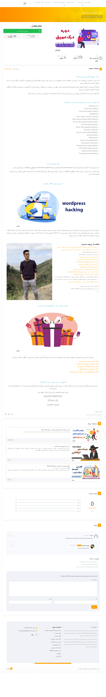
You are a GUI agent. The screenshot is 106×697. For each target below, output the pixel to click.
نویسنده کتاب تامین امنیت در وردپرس (89, 257)
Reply (10, 535)
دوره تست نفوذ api (56, 642)
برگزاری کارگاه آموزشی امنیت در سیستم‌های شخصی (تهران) (83, 282)
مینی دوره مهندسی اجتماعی (62, 446)
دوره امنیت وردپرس (56, 647)
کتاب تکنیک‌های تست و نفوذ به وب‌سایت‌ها (84, 372)
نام (96, 599)
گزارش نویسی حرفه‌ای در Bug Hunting (58, 466)
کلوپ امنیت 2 (57, 636)
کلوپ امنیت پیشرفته (56, 639)
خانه (101, 16)
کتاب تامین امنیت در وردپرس (88, 361)
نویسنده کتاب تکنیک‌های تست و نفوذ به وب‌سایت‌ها (85, 269)
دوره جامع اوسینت (56, 644)
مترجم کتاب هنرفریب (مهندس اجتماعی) (88, 259)
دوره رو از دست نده (22, 31)
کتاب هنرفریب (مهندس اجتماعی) (87, 364)
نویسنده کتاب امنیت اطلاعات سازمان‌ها (88, 264)
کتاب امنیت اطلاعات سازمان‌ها (88, 366)
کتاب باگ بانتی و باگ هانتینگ (88, 369)
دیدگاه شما (94, 580)
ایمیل (50, 599)
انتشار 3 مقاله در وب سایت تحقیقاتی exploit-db (86, 274)
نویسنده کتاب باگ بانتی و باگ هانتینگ (89, 267)
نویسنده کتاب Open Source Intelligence (87, 262)
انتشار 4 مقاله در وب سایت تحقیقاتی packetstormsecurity (83, 272)
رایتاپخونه (58, 653)
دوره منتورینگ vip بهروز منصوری (53, 630)
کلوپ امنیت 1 (57, 633)
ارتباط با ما (58, 656)
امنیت (96, 16)
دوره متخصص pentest (55, 650)
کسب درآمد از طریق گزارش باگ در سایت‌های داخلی (55, 430)
